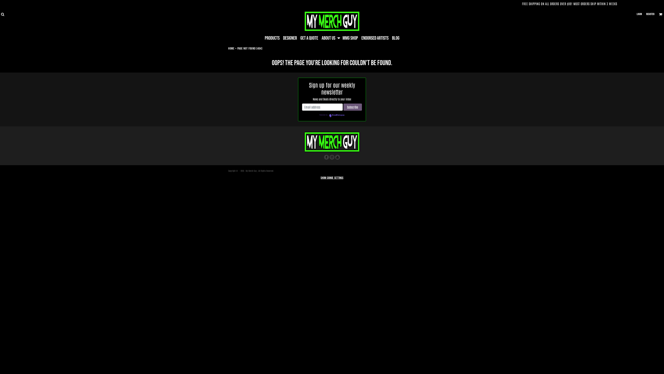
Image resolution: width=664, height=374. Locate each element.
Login (639, 14)
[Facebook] (326, 157)
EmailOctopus (338, 115)
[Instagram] (332, 157)
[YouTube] (337, 157)
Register (650, 14)
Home (231, 48)
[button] (2, 14)
